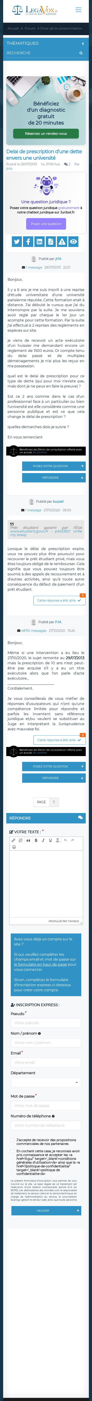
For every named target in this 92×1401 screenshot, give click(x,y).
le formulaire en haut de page (40, 964)
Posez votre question (50, 466)
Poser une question (46, 224)
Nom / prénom (24, 1033)
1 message (34, 267)
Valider (43, 1210)
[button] (13, 840)
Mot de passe (23, 1096)
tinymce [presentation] (73, 921)
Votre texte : (27, 832)
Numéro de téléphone (31, 1116)
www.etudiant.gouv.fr (29, 531)
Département (23, 1073)
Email (16, 1053)
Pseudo (17, 1014)
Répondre (50, 477)
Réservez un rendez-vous (46, 133)
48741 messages (33, 631)
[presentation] (13, 840)
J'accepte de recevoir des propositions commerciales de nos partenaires (46, 1142)
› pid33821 (59, 531)
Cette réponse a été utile (60, 599)
